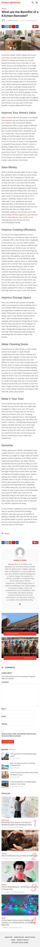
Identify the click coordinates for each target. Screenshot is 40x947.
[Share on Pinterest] (13, 26)
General (4, 853)
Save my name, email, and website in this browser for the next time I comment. (19, 735)
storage (16, 321)
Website (4, 724)
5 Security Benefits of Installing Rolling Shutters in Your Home (23, 783)
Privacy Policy (23, 940)
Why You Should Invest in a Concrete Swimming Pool (22, 764)
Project (4, 8)
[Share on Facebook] (3, 26)
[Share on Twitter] (6, 26)
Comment (5, 682)
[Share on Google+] (10, 26)
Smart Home (5, 820)
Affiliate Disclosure (20, 942)
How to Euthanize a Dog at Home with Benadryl (19, 856)
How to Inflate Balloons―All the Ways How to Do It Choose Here (20, 888)
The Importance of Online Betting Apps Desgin (23, 755)
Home (13, 940)
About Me (8, 937)
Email (4, 716)
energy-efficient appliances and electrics (22, 215)
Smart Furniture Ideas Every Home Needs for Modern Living (24, 774)
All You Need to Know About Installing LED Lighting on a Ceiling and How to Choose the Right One (18, 922)
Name (4, 709)
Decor (3, 917)
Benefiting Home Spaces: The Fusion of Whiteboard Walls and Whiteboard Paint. (17, 823)
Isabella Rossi (13, 20)
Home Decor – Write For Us (24, 937)
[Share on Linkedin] (17, 26)
